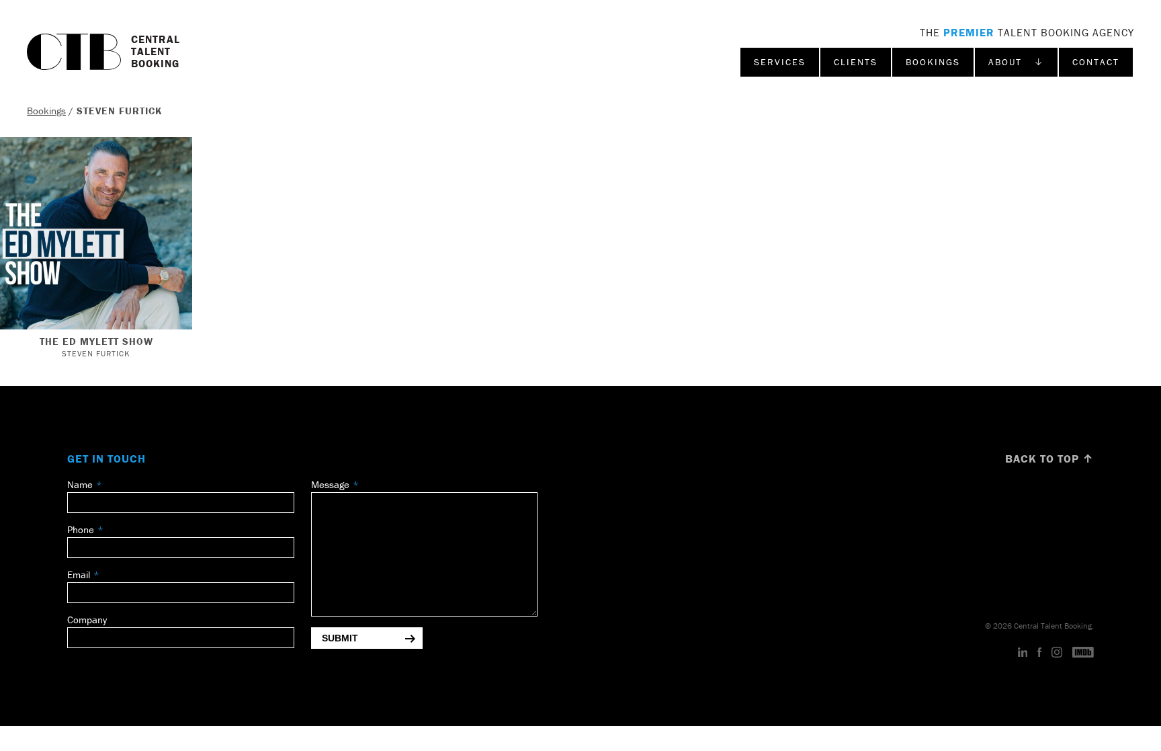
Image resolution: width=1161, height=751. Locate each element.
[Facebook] (1039, 652)
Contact (1095, 62)
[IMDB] (1083, 653)
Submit (340, 638)
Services (780, 62)
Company (87, 619)
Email (78, 574)
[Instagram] (1056, 653)
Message (330, 484)
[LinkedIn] (1023, 652)
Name (80, 484)
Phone (80, 529)
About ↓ (1016, 62)
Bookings (933, 62)
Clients (855, 62)
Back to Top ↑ (1049, 458)
